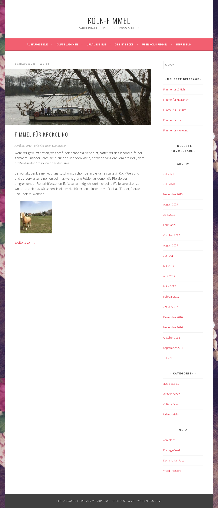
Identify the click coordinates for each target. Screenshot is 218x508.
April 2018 (169, 215)
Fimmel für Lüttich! (174, 89)
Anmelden (169, 440)
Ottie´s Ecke (124, 44)
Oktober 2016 (171, 337)
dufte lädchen (171, 394)
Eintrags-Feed (171, 450)
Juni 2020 (169, 184)
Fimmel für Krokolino (41, 134)
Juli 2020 (168, 174)
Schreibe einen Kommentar (50, 145)
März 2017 (169, 286)
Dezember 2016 (173, 317)
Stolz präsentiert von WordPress (82, 500)
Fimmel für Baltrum (174, 110)
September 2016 (173, 348)
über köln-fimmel (154, 44)
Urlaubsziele (96, 44)
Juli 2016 (168, 358)
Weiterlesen (25, 242)
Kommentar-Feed (174, 460)
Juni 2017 (169, 256)
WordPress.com (149, 500)
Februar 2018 (171, 225)
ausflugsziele (37, 44)
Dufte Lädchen (67, 44)
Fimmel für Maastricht (176, 100)
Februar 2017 (171, 296)
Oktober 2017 (171, 235)
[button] (36, 218)
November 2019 (173, 194)
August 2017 (170, 245)
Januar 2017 (170, 307)
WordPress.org (172, 471)
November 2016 (173, 327)
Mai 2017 (168, 266)
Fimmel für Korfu (173, 120)
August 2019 (170, 204)
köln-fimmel (109, 20)
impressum (183, 44)
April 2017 (169, 276)
